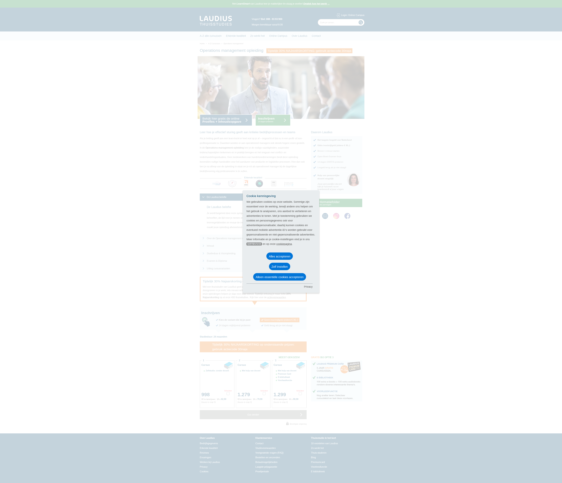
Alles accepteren (279, 256)
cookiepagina (284, 244)
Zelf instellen (279, 266)
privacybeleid (254, 244)
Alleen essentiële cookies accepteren (280, 277)
